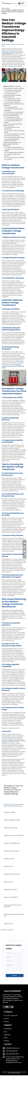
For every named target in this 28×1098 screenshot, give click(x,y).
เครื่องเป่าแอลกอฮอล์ (14, 874)
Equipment (7, 1035)
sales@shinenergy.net (12, 1048)
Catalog (6, 1041)
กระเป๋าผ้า (11, 858)
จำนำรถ (11, 923)
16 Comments (6, 44)
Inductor (6, 1018)
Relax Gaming (13, 828)
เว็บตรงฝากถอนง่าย (14, 851)
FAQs (5, 1032)
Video (5, 1038)
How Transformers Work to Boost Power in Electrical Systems (14, 805)
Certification (8, 1029)
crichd (11, 882)
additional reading (14, 820)
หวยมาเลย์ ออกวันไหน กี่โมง (16, 835)
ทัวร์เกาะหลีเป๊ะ (13, 889)
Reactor (6, 1021)
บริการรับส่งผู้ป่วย (13, 897)
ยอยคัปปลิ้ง (12, 812)
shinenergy (18, 86)
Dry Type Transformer (11, 1015)
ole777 (11, 866)
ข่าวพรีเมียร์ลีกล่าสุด (14, 843)
